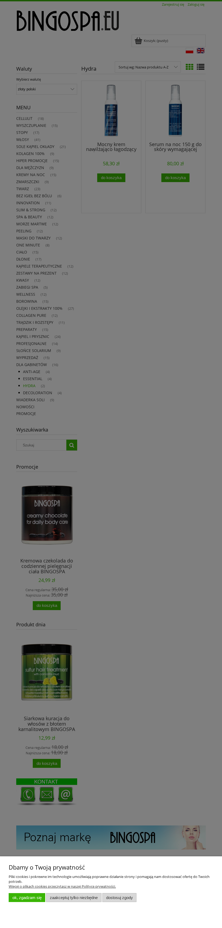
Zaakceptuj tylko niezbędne (74, 897)
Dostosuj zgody (119, 897)
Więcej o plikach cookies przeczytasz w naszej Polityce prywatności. (62, 886)
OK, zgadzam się (27, 897)
